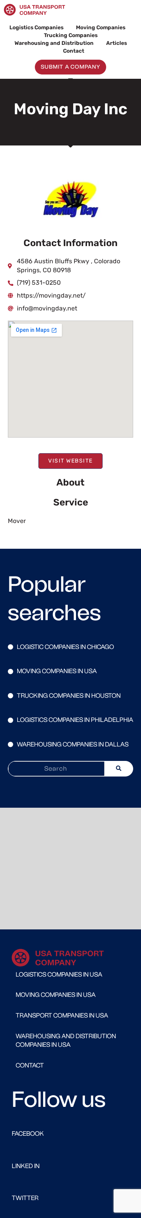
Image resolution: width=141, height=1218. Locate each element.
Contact (73, 51)
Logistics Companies (36, 27)
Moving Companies (100, 27)
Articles (116, 43)
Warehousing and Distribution (54, 43)
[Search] (119, 768)
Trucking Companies (71, 35)
